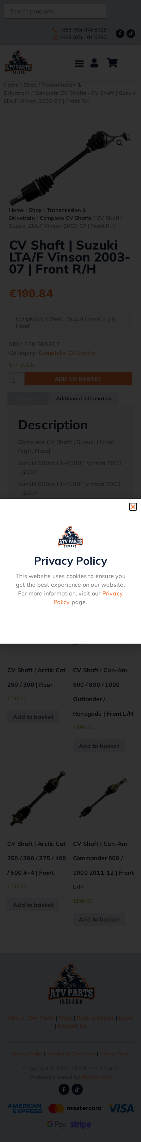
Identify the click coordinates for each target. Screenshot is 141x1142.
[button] (133, 506)
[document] (70, 571)
